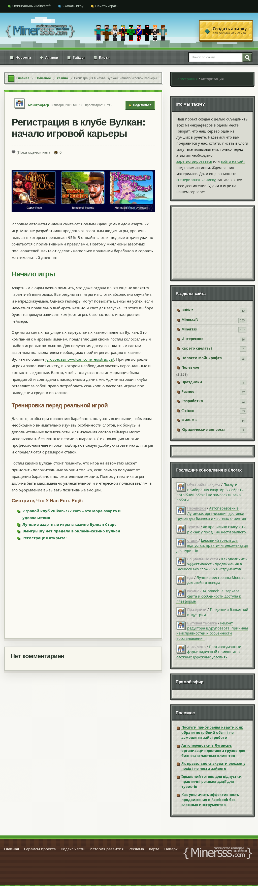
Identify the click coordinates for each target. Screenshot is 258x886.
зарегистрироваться (194, 161)
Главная (11, 848)
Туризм (193, 526)
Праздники (191, 381)
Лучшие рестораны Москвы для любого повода (216, 580)
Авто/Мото (196, 646)
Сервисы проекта (40, 848)
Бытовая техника (202, 623)
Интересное (192, 338)
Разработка (192, 400)
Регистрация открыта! (44, 537)
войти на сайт (233, 161)
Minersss (189, 329)
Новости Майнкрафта (201, 357)
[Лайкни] (14, 152)
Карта (101, 57)
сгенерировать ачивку (195, 179)
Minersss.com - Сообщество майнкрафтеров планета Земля (217, 853)
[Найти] (247, 57)
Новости (20, 57)
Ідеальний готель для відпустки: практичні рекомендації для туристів (212, 545)
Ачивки (49, 57)
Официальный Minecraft (31, 6)
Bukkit (187, 310)
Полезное (190, 367)
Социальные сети (202, 559)
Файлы (187, 410)
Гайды (75, 57)
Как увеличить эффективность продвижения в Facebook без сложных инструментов (211, 564)
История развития (106, 848)
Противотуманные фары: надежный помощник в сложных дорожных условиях (208, 651)
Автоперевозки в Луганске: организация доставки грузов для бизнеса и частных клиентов (211, 513)
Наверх (171, 848)
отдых (192, 540)
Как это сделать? (196, 348)
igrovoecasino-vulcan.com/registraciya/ (79, 359)
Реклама (136, 848)
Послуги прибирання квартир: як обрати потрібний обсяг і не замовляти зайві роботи (210, 492)
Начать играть (106, 6)
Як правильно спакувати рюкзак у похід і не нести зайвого (216, 529)
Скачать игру (72, 6)
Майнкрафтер (38, 105)
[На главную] (40, 30)
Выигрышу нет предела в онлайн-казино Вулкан (71, 530)
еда (190, 577)
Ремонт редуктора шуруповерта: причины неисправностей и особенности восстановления (212, 631)
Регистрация (186, 78)
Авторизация (212, 78)
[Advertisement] (83, 589)
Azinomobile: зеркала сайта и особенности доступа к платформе (208, 596)
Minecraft (189, 319)
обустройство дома (203, 484)
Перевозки (196, 508)
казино (193, 590)
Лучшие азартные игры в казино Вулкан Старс (69, 524)
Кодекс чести (73, 848)
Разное (187, 391)
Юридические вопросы (203, 429)
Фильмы (189, 419)
